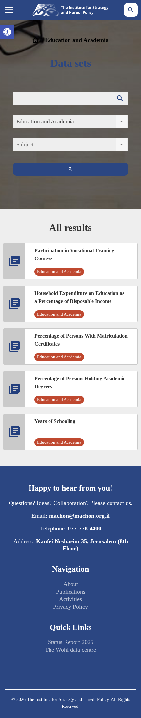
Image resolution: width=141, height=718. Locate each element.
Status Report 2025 (70, 642)
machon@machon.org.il (79, 515)
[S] (70, 169)
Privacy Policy (70, 606)
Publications (70, 591)
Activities (70, 599)
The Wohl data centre (70, 649)
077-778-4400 (84, 528)
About (70, 584)
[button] (7, 32)
